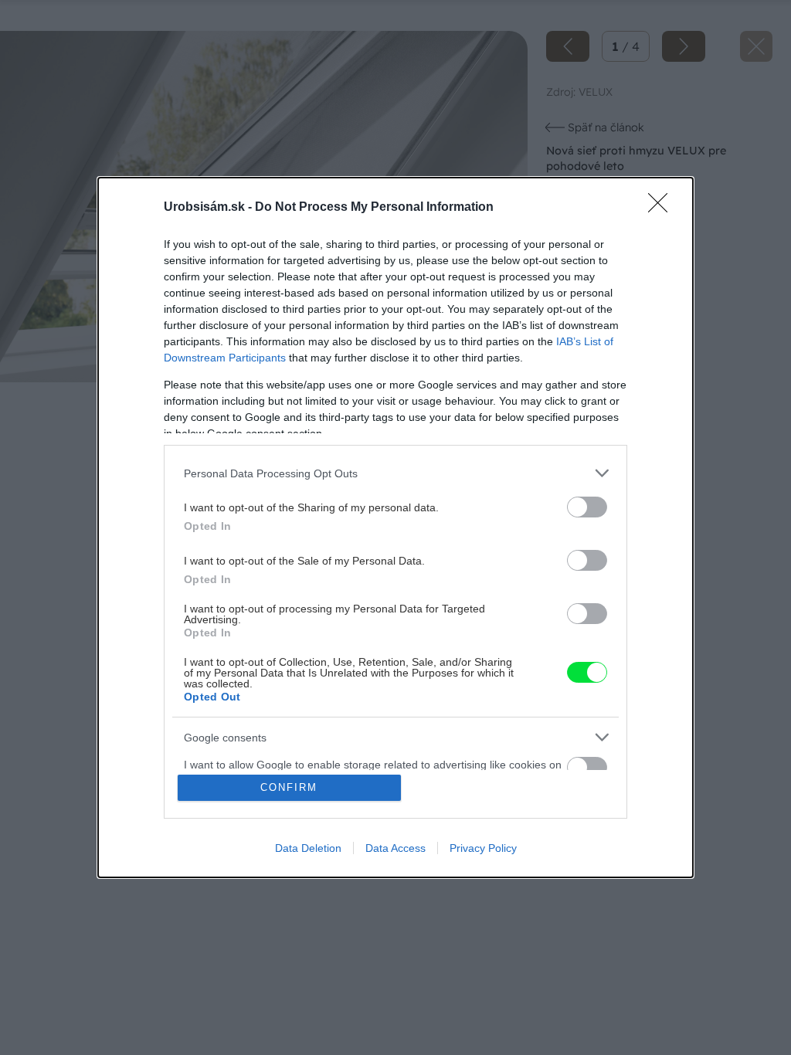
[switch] (587, 507)
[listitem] (395, 473)
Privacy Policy (483, 848)
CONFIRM (288, 787)
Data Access (395, 848)
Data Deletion (308, 848)
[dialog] (395, 527)
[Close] (662, 207)
